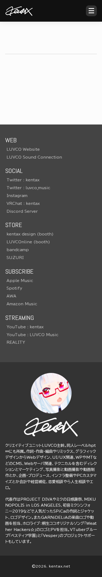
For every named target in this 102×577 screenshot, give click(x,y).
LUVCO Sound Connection (34, 157)
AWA (11, 296)
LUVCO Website (23, 149)
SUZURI (15, 258)
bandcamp (18, 250)
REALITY (16, 342)
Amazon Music (22, 304)
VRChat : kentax (23, 203)
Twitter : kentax (23, 180)
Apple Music (20, 281)
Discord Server (22, 211)
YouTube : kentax (25, 327)
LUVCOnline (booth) (28, 242)
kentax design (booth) (30, 234)
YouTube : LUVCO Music (32, 335)
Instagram (17, 196)
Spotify (14, 288)
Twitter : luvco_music (28, 188)
